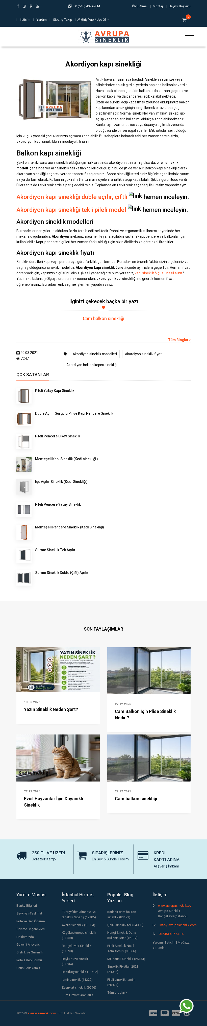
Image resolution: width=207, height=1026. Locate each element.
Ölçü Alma (139, 6)
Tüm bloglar (116, 992)
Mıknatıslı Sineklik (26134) (126, 959)
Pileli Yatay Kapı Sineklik (54, 391)
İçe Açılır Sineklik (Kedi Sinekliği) (61, 482)
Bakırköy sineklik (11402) (80, 972)
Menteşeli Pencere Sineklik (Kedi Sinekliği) (69, 527)
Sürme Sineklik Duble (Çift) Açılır (61, 573)
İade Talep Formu (29, 960)
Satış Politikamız (28, 968)
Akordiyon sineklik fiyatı (144, 354)
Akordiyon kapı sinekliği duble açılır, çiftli (71, 196)
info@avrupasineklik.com (178, 925)
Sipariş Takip (62, 19)
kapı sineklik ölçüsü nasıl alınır (158, 273)
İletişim (25, 19)
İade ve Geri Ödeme (30, 921)
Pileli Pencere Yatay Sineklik (58, 504)
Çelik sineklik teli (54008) (125, 925)
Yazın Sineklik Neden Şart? (51, 709)
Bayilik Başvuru (180, 6)
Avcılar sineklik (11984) (78, 925)
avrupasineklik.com (42, 1013)
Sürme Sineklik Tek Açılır (55, 550)
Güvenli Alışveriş (28, 944)
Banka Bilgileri (26, 905)
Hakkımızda (25, 937)
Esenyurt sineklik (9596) (79, 987)
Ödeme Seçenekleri (30, 929)
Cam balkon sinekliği (103, 318)
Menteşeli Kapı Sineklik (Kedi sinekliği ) (66, 459)
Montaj (158, 6)
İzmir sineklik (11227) (77, 980)
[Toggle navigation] (188, 36)
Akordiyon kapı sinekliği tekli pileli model (71, 209)
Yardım (42, 19)
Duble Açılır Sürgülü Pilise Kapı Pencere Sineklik (74, 413)
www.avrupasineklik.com (176, 905)
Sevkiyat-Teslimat (29, 913)
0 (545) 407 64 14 (171, 934)
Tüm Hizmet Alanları (77, 995)
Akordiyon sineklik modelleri (95, 354)
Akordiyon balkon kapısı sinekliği (91, 365)
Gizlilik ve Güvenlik (29, 952)
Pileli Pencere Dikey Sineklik (57, 436)
